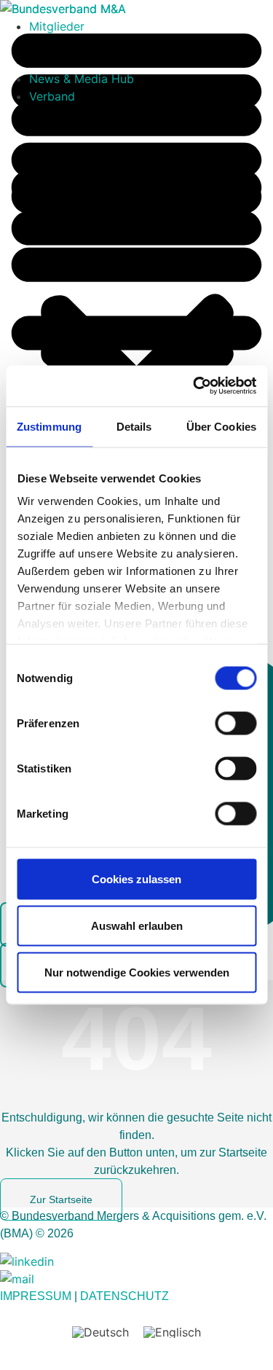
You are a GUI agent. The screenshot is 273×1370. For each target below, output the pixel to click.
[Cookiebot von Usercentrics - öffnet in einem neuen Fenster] (194, 386)
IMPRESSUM (35, 1296)
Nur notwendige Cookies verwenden (136, 972)
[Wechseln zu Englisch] (172, 1331)
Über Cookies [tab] (221, 426)
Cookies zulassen (136, 878)
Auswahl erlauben (137, 925)
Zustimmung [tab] (49, 426)
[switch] (235, 723)
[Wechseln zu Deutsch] (100, 1331)
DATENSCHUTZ (124, 1296)
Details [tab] (134, 426)
